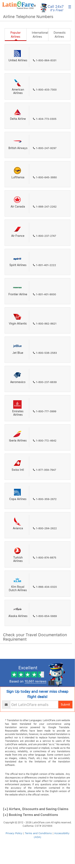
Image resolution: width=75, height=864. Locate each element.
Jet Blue (17, 352)
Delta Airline (18, 118)
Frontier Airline (17, 294)
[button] (19, 5)
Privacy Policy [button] (14, 833)
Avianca (18, 528)
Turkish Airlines (18, 559)
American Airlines (18, 91)
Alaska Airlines (17, 616)
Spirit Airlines (17, 265)
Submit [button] (65, 704)
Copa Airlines (17, 499)
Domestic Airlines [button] (60, 34)
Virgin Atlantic (18, 323)
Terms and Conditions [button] (38, 833)
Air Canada (18, 206)
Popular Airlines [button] (15, 34)
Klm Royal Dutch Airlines (18, 588)
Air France (17, 235)
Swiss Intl (18, 469)
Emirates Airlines (17, 413)
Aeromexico (17, 382)
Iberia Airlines (18, 440)
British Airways (17, 148)
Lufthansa (17, 177)
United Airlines (17, 60)
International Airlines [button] (40, 34)
